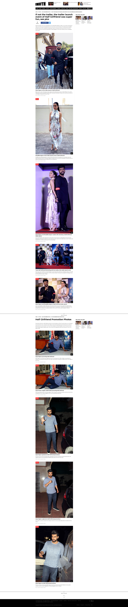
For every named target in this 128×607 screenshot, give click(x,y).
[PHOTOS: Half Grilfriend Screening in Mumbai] (84, 18)
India (40, 8)
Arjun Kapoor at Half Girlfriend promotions (46, 583)
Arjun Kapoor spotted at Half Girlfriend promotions (48, 454)
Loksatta (60, 600)
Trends (58, 8)
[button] (89, 8)
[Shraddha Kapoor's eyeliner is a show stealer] (89, 18)
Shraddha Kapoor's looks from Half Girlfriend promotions (78, 22)
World (43, 8)
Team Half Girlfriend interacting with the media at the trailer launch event (53, 270)
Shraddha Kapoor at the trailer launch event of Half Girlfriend (50, 155)
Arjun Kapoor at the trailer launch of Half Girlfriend (48, 90)
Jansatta (65, 600)
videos (80, 8)
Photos (84, 8)
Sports (47, 8)
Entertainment (53, 8)
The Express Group (39, 600)
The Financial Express (54, 600)
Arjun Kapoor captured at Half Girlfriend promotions (48, 519)
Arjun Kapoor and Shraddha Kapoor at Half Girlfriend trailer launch (51, 304)
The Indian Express (46, 600)
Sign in (89, 8)
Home (37, 8)
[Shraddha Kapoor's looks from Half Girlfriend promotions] (78, 18)
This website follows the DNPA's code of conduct (44, 601)
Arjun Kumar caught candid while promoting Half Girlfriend (50, 390)
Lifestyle (63, 8)
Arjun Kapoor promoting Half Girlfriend (45, 356)
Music (67, 8)
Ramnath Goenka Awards (72, 600)
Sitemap (79, 600)
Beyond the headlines (73, 8)
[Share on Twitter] (50, 23)
